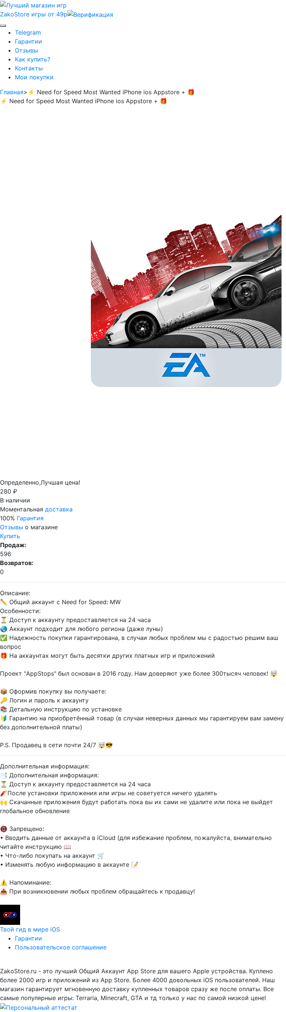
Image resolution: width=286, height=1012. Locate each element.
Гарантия (30, 518)
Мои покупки (34, 77)
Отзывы (26, 50)
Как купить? (32, 59)
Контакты (29, 68)
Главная (11, 92)
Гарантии (28, 41)
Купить (10, 536)
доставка (59, 509)
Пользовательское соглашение (61, 947)
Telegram (28, 32)
